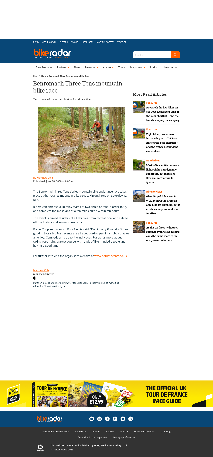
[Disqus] (84, 337)
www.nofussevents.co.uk (110, 256)
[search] (175, 54)
